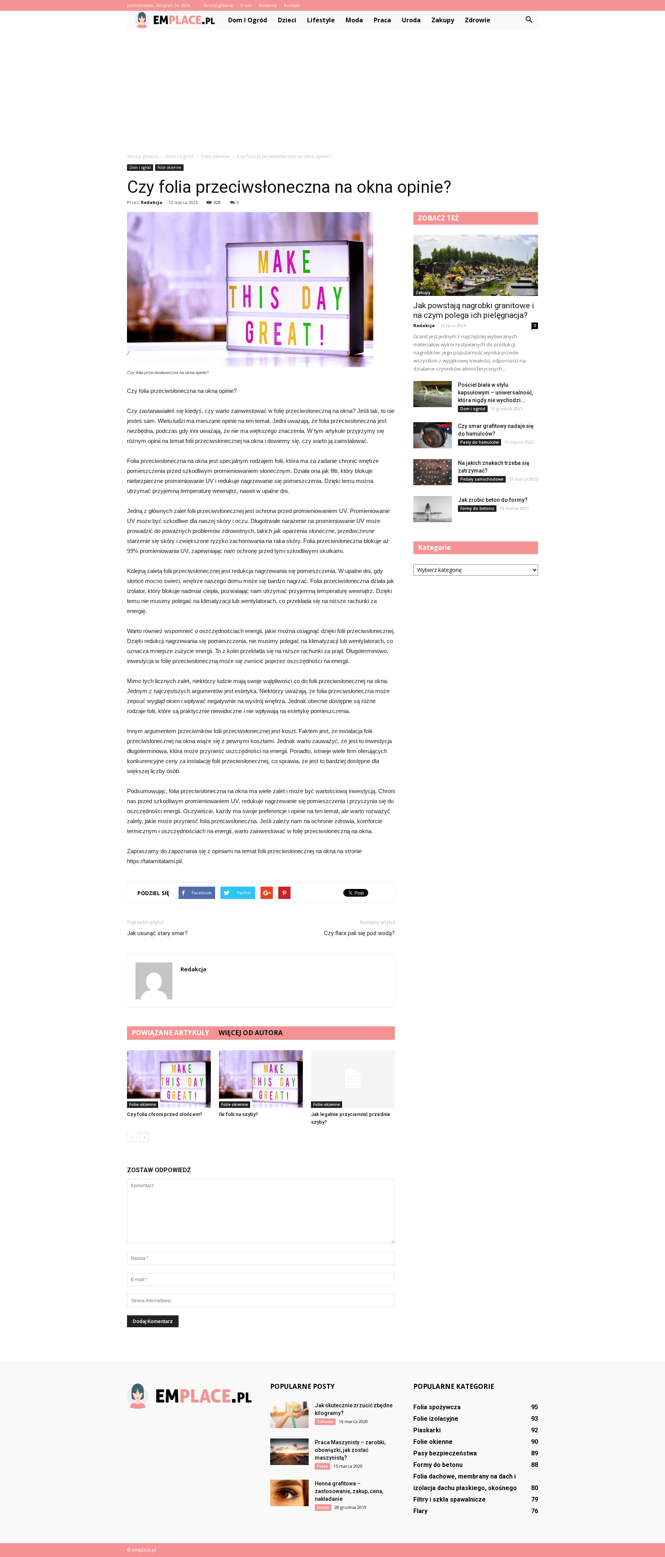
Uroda (411, 20)
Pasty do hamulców (479, 442)
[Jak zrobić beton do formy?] (432, 509)
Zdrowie (477, 20)
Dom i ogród (247, 20)
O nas (246, 5)
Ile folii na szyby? (238, 1114)
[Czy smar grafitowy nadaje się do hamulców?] (432, 435)
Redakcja (151, 202)
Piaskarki (427, 1430)
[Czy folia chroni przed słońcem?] (169, 1079)
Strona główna (218, 5)
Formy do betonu (477, 508)
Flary (420, 1511)
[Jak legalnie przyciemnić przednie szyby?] (353, 1079)
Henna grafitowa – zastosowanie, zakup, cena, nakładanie (349, 1491)
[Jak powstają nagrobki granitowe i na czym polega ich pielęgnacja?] (475, 265)
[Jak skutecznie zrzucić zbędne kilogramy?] (289, 1415)
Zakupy (442, 20)
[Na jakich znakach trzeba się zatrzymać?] (432, 472)
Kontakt (292, 5)
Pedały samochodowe (481, 479)
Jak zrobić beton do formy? (493, 500)
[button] (529, 20)
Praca (382, 20)
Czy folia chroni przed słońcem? (164, 1114)
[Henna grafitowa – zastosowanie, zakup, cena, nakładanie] (289, 1493)
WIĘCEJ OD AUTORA (251, 1032)
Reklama (268, 5)
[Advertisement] (332, 87)
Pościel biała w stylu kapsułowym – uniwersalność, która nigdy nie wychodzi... (495, 392)
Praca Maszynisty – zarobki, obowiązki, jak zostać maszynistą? (350, 1450)
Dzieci (287, 20)
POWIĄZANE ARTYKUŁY (170, 1032)
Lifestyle (321, 20)
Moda (354, 20)
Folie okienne (169, 167)
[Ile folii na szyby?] (261, 1079)
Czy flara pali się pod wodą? (359, 933)
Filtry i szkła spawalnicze (449, 1499)
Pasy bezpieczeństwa (445, 1453)
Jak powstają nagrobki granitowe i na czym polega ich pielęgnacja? (473, 310)
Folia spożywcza (437, 1407)
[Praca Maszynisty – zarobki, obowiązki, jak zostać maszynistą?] (289, 1451)
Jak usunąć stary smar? (157, 933)
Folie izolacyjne (435, 1418)
